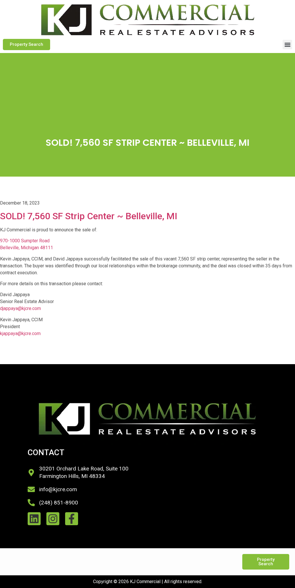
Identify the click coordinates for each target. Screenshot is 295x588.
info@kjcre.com (58, 489)
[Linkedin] (34, 518)
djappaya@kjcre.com (20, 308)
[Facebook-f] (71, 518)
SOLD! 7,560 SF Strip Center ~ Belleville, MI (88, 216)
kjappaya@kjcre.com (20, 333)
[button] (287, 44)
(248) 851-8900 (58, 502)
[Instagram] (52, 518)
